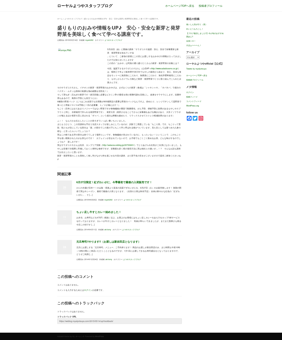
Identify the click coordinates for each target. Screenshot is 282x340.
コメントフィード (194, 101)
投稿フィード (192, 96)
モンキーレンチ (78, 336)
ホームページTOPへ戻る (179, 5)
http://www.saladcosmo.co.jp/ (164, 68)
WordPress (99, 336)
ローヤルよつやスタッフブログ (85, 5)
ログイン (88, 289)
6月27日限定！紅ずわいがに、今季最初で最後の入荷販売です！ (114, 182)
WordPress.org (192, 105)
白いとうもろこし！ (194, 28)
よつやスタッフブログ (73, 18)
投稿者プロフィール (211, 5)
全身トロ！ (191, 40)
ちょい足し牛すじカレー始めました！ (98, 212)
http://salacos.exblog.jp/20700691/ (118, 145)
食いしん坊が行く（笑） (196, 24)
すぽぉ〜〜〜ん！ (194, 45)
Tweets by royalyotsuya (196, 68)
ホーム (60, 18)
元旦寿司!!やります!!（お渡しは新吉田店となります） (108, 241)
